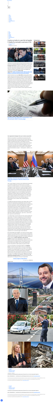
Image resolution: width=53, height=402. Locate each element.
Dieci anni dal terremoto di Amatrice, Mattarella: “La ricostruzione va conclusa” (22, 301)
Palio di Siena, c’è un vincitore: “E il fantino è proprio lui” (39, 46)
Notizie (35, 44)
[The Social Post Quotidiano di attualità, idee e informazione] (30, 11)
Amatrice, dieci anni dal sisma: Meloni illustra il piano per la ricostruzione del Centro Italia (23, 355)
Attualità (9, 35)
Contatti (10, 369)
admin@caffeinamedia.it (37, 392)
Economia (10, 19)
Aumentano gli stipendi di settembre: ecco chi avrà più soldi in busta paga (20, 118)
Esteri (9, 33)
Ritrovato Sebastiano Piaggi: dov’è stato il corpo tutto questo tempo (39, 59)
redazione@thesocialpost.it (26, 380)
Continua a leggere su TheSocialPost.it (20, 258)
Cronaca (9, 34)
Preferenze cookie (11, 371)
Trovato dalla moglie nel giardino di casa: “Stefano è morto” (39, 52)
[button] (2, 400)
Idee (9, 31)
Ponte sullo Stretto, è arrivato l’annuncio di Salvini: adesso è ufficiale (23, 275)
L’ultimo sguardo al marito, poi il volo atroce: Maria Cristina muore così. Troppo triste (39, 72)
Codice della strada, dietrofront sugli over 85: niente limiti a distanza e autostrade (23, 328)
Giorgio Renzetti (12, 43)
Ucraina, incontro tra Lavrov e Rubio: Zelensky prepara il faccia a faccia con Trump (18, 179)
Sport (10, 21)
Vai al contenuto (9, 0)
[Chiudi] (9, 7)
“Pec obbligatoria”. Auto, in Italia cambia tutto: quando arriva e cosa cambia (39, 65)
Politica (9, 32)
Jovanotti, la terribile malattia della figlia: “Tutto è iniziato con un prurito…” (39, 79)
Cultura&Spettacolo (12, 20)
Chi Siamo (10, 368)
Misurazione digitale (12, 370)
